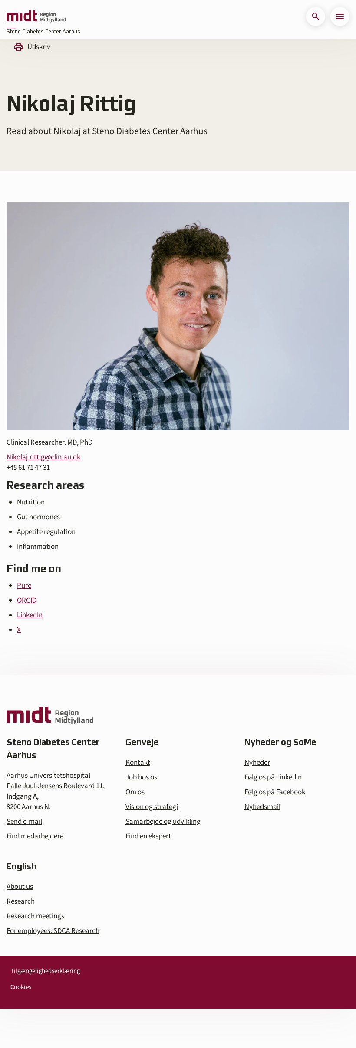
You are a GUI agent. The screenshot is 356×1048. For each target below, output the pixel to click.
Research (21, 901)
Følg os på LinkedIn (273, 777)
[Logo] (36, 16)
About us (20, 886)
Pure (24, 585)
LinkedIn (30, 615)
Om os (135, 792)
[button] (316, 16)
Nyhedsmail (262, 807)
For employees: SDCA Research (53, 931)
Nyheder (257, 762)
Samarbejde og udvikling (163, 821)
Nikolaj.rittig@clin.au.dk (43, 457)
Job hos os (141, 777)
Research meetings (35, 916)
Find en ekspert (148, 836)
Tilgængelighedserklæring (45, 971)
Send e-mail (24, 821)
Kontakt (137, 762)
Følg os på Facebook (274, 792)
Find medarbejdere (35, 836)
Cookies (20, 987)
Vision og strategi (151, 807)
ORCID (26, 600)
